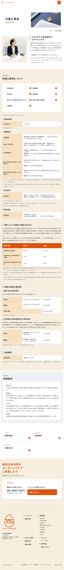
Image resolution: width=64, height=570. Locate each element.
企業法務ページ (47, 363)
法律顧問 (9, 106)
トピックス (44, 538)
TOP (51, 31)
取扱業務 (42, 515)
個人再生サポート (26, 564)
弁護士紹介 (28, 541)
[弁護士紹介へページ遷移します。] (17, 447)
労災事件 (9, 94)
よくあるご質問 (29, 538)
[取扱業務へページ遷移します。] (47, 434)
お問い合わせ (34, 492)
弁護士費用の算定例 (39, 100)
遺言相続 (35, 94)
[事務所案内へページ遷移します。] (17, 434)
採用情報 (43, 544)
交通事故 (35, 564)
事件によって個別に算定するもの (16, 100)
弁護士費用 (28, 544)
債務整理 (35, 88)
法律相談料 (10, 88)
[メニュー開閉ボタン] (59, 2)
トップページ (28, 515)
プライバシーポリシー (46, 564)
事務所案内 (28, 519)
